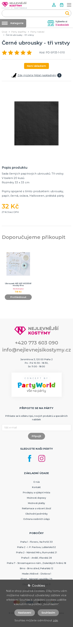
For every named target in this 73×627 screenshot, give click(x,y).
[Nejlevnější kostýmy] (14, 5)
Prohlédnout (18, 297)
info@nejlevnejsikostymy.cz (36, 350)
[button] (54, 5)
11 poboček (62, 24)
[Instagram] (41, 458)
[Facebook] (29, 458)
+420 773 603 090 (36, 343)
